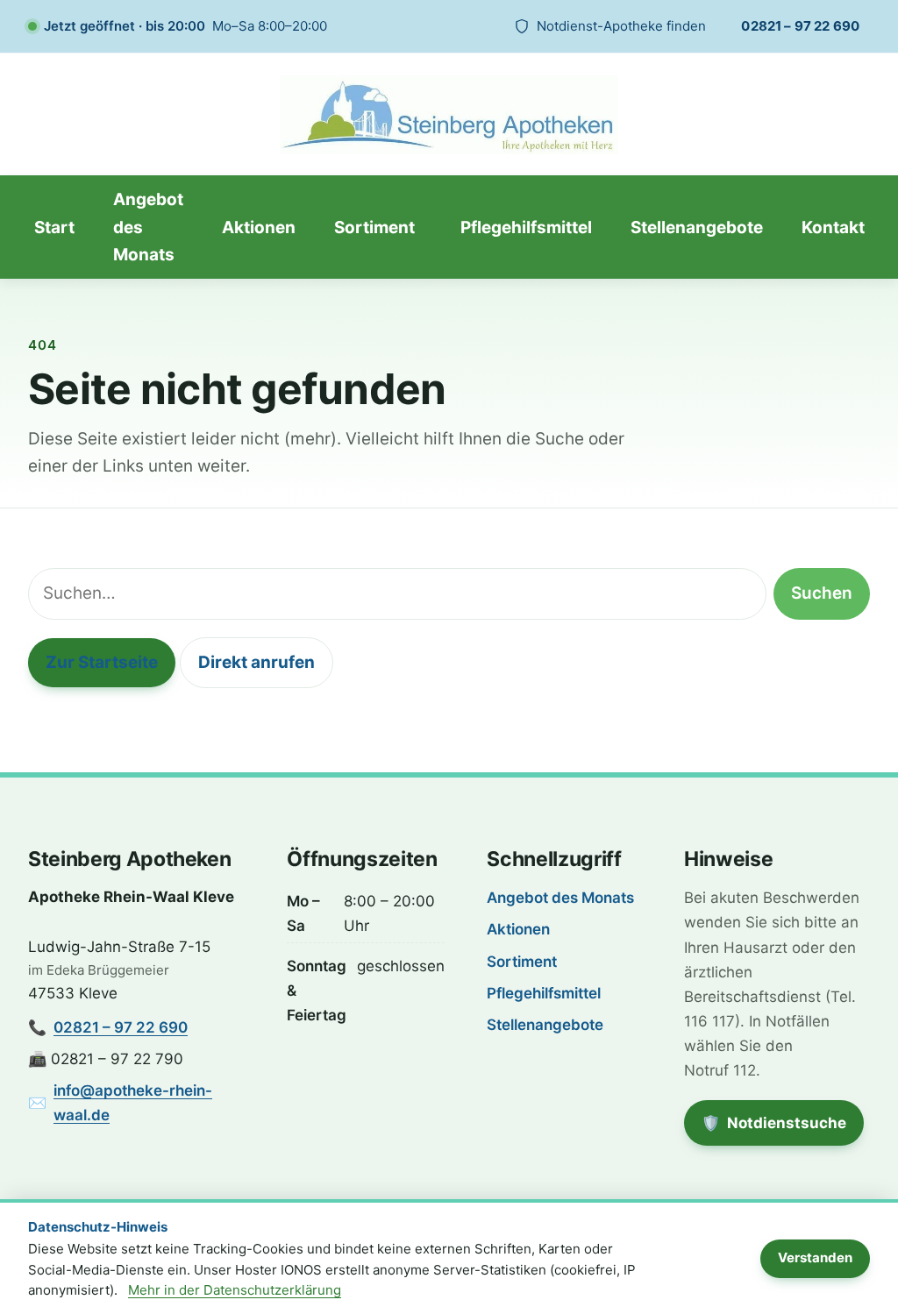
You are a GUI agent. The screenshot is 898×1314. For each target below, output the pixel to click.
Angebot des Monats (148, 227)
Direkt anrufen (256, 662)
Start (54, 227)
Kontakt (833, 227)
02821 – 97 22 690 (800, 26)
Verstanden (815, 1257)
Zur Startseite (102, 662)
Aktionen (259, 227)
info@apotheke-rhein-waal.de (132, 1103)
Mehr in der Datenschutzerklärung (234, 1290)
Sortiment (374, 227)
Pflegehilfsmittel (526, 227)
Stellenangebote (697, 227)
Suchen (821, 593)
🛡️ (783, 1129)
